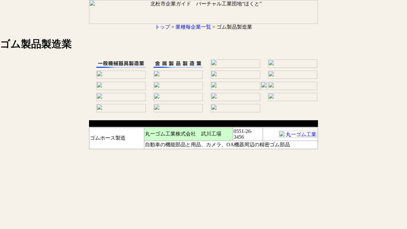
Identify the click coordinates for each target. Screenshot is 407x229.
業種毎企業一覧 (193, 27)
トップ (162, 27)
